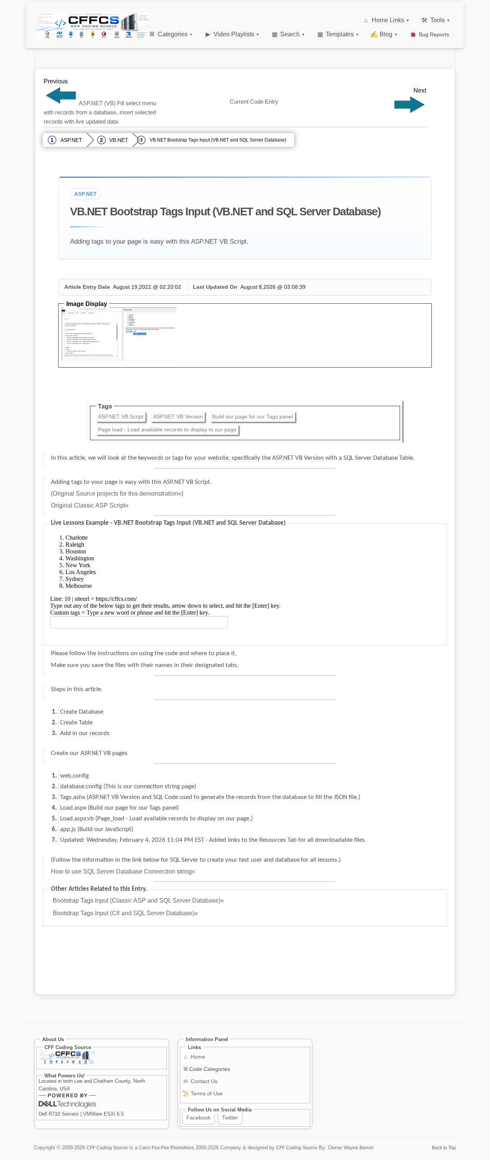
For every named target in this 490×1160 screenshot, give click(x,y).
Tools (435, 20)
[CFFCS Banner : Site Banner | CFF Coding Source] (92, 25)
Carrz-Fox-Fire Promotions (166, 1147)
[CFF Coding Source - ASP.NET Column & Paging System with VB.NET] (409, 112)
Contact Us (200, 1081)
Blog (383, 34)
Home (194, 1057)
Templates (338, 34)
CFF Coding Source (107, 1147)
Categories (170, 34)
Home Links (386, 20)
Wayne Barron (359, 1147)
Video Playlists (232, 34)
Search (288, 34)
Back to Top (444, 1147)
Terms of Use (202, 1093)
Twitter (230, 1117)
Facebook (198, 1117)
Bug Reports (429, 34)
